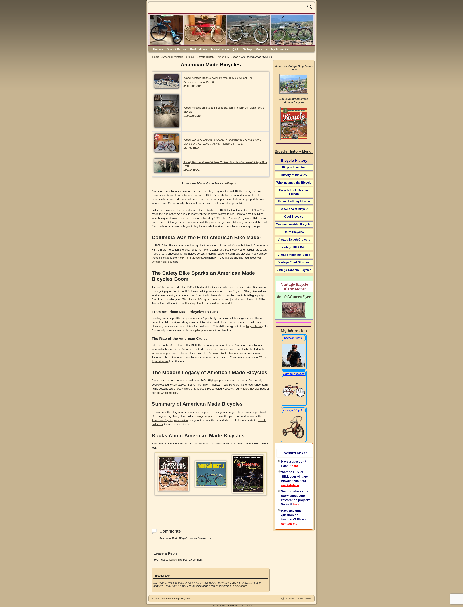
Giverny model (223, 303)
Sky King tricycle (194, 303)
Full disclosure (238, 585)
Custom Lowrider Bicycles (294, 224)
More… (260, 49)
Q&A (235, 49)
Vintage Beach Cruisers (294, 239)
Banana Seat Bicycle (294, 209)
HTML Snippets (218, 605)
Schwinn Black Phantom (223, 353)
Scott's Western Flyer (294, 297)
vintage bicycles (204, 416)
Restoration (197, 49)
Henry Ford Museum (189, 257)
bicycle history (254, 326)
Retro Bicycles (294, 232)
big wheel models (167, 392)
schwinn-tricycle (161, 353)
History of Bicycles (294, 175)
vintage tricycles (250, 388)
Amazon (225, 582)
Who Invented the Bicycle (293, 182)
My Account (278, 49)
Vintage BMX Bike (294, 247)
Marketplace (218, 49)
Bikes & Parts (175, 49)
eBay (235, 582)
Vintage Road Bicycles (293, 262)
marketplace (290, 485)
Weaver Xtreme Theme (298, 598)
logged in (174, 559)
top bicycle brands (203, 330)
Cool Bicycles (293, 216)
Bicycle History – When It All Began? (218, 56)
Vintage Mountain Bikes (294, 254)
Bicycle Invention (294, 167)
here (295, 466)
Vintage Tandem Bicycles (294, 270)
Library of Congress (199, 299)
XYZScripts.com (245, 605)
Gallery (247, 49)
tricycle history (192, 194)
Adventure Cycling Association (170, 420)
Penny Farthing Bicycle (294, 201)
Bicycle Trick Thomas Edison (294, 192)
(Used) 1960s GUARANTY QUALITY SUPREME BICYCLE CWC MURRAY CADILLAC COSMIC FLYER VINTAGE (222, 143)
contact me (289, 523)
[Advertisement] (211, 508)
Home (157, 49)
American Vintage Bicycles (178, 56)
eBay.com (232, 183)
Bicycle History (294, 161)
